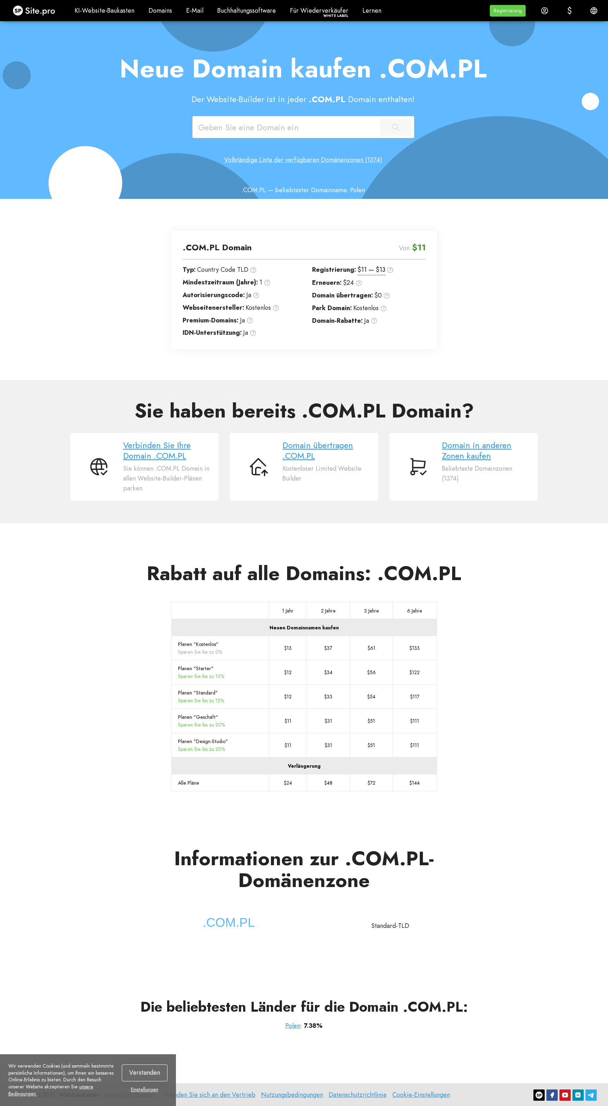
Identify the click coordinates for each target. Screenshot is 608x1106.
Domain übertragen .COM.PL (318, 450)
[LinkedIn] (578, 1095)
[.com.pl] (229, 922)
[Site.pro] (539, 1095)
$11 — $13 (371, 269)
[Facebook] (552, 1095)
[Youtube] (565, 1095)
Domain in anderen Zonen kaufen (476, 450)
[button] (508, 11)
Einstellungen (144, 1089)
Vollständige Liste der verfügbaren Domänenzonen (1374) (303, 159)
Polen (292, 1025)
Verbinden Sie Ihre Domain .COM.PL (157, 450)
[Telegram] (591, 1095)
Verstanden (144, 1072)
